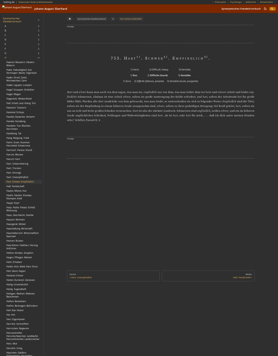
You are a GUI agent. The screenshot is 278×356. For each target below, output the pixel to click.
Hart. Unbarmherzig (17, 163)
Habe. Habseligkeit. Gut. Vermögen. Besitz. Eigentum (21, 71)
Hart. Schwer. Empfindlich (20, 181)
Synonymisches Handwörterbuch (241, 8)
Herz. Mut (11, 343)
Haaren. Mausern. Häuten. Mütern (20, 64)
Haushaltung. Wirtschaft (19, 228)
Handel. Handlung (16, 121)
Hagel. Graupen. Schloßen (20, 89)
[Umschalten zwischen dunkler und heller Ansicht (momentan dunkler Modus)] (265, 8)
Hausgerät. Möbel (16, 224)
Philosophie (220, 2)
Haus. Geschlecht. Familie (19, 215)
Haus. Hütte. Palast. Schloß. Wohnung (20, 209)
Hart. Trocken (13, 168)
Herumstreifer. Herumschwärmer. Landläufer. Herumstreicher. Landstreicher (23, 336)
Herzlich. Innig (14, 348)
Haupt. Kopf (12, 203)
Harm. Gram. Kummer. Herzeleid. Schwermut (18, 144)
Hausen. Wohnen (15, 219)
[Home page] (70, 19)
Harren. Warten (14, 154)
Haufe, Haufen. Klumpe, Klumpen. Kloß (19, 197)
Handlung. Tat (13, 133)
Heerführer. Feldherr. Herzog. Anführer (22, 247)
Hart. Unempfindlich (17, 177)
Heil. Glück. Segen (15, 271)
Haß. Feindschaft (15, 186)
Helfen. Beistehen (16, 301)
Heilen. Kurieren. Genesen (20, 280)
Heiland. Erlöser (15, 275)
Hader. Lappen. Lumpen (19, 85)
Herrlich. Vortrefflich (17, 323)
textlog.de (8, 2)
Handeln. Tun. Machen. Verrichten (18, 127)
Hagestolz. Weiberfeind (19, 98)
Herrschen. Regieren (17, 328)
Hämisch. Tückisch (16, 107)
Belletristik (251, 2)
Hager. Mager (13, 94)
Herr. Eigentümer (15, 319)
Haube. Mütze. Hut (16, 190)
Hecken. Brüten (14, 240)
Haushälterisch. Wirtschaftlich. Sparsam (22, 235)
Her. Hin (10, 314)
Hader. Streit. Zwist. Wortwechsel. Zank (16, 79)
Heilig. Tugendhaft (16, 289)
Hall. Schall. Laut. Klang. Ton (21, 103)
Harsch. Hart (13, 159)
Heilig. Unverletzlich (17, 284)
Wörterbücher (266, 2)
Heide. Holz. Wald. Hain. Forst (22, 266)
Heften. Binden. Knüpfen (19, 253)
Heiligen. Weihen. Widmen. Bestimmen (20, 295)
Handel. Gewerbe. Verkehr (20, 116)
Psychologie (236, 2)
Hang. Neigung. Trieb (17, 137)
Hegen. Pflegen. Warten (19, 257)
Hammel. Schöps (15, 112)
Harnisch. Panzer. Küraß (19, 150)
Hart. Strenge (13, 172)
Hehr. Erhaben (14, 262)
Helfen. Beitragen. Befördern (22, 305)
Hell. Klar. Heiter (15, 310)
